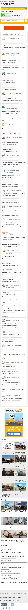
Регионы (2, 595)
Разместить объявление (9, 8)
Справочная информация (5, 600)
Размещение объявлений (5, 597)
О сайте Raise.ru (15, 600)
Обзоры (4, 500)
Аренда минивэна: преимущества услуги (10, 572)
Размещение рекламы (16, 597)
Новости (4, 546)
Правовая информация (10, 595)
